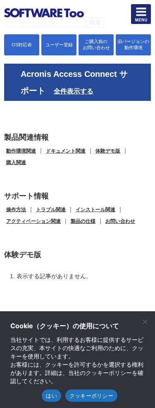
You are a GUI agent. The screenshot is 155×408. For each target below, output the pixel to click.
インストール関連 (95, 209)
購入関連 (16, 162)
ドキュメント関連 (66, 151)
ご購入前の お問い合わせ (96, 44)
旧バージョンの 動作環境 (133, 44)
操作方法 (16, 209)
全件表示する (73, 91)
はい (51, 395)
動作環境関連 (21, 151)
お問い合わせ (120, 221)
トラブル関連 (51, 209)
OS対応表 (22, 44)
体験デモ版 (107, 151)
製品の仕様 (83, 221)
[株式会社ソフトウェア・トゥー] (44, 29)
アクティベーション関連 (33, 221)
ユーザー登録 (59, 44)
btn (141, 14)
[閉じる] (145, 321)
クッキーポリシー (91, 395)
